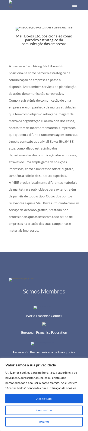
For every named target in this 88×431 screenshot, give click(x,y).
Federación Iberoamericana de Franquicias (44, 352)
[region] (44, 394)
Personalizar (44, 410)
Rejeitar (44, 422)
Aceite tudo (44, 398)
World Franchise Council (44, 316)
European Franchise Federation (44, 332)
